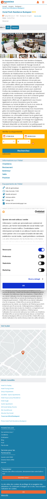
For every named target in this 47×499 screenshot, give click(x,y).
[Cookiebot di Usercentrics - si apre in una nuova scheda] (34, 211)
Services (15, 27)
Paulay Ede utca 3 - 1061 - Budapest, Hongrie (18, 16)
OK (23, 286)
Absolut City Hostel (7, 413)
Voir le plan (37, 16)
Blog (2, 440)
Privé (2, 443)
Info (8, 27)
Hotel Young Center (7, 388)
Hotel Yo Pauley (6, 385)
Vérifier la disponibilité (12, 132)
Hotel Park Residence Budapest (13, 8)
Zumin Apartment (7, 404)
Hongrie (11, 6)
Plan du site (4, 445)
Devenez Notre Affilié (7, 460)
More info (4, 495)
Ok (23, 492)
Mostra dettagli (34, 279)
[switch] (41, 256)
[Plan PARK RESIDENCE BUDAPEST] (23, 353)
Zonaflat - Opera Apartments (10, 395)
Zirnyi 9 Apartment (7, 392)
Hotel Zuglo (5, 401)
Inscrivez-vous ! (23, 478)
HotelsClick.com (7, 2)
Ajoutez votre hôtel (7, 457)
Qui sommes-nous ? (7, 432)
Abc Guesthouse (6, 410)
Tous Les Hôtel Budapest (10, 416)
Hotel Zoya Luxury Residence (10, 398)
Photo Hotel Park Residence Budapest (13, 421)
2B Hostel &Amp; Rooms (9, 407)
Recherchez (23, 151)
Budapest (18, 6)
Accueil (4, 6)
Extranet (3, 462)
